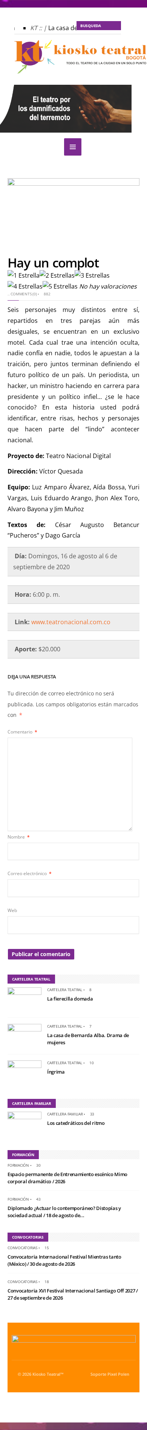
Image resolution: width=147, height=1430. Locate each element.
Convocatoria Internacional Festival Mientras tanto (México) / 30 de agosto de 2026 (64, 1260)
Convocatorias (22, 1247)
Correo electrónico (30, 873)
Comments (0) (24, 293)
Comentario (22, 732)
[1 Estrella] (24, 275)
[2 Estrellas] (57, 275)
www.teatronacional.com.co (70, 622)
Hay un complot (53, 262)
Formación (18, 1165)
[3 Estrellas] (92, 275)
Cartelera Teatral (64, 989)
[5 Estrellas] (60, 286)
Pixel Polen (118, 1374)
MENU (72, 147)
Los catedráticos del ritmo (76, 1123)
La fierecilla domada (70, 998)
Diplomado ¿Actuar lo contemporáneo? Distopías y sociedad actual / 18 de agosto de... (64, 1212)
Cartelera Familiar (65, 1114)
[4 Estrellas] (25, 286)
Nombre (19, 837)
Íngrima (56, 1071)
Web (12, 910)
